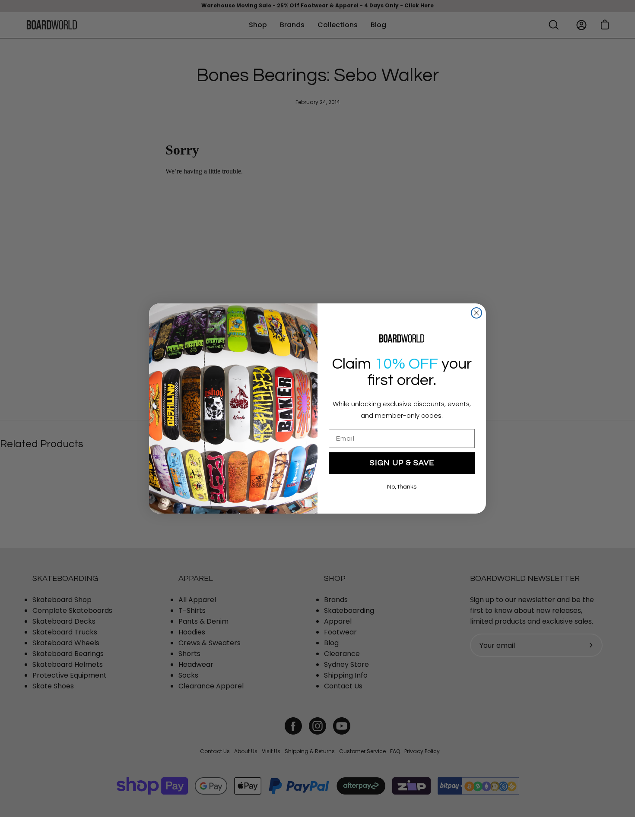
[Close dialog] (476, 313)
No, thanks (401, 487)
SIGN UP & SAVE (402, 463)
